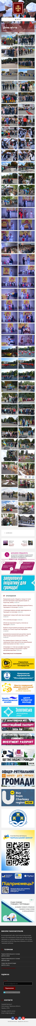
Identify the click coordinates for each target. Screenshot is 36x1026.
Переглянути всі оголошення (12, 653)
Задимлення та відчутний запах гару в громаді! (16, 615)
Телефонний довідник (8, 968)
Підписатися (9, 988)
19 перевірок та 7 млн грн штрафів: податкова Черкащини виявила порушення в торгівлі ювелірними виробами (16, 648)
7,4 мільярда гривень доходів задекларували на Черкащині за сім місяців (17, 611)
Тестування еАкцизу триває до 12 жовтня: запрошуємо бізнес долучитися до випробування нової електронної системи (17, 642)
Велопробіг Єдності (24, 544)
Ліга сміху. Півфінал (11, 544)
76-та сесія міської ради (10, 620)
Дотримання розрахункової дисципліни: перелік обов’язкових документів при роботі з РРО (17, 634)
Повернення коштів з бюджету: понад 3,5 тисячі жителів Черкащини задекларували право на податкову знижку (17, 600)
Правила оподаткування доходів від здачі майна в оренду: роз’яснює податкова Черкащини (17, 628)
